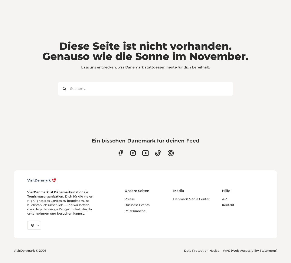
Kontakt (228, 205)
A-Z (224, 199)
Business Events (137, 205)
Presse (130, 199)
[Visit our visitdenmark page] (145, 153)
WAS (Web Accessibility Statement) (250, 251)
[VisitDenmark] (41, 180)
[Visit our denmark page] (120, 153)
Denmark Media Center (191, 199)
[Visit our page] (133, 153)
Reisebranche (135, 211)
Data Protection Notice (201, 251)
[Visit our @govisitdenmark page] (158, 153)
